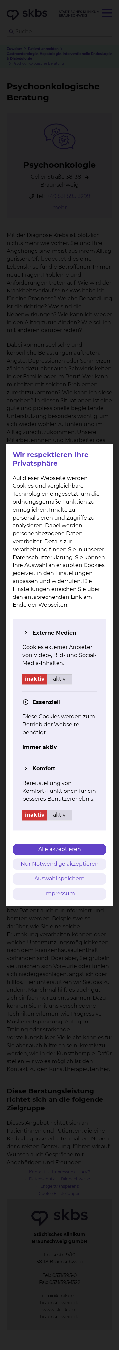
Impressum (59, 893)
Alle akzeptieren (59, 849)
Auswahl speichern (59, 879)
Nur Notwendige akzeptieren (60, 864)
